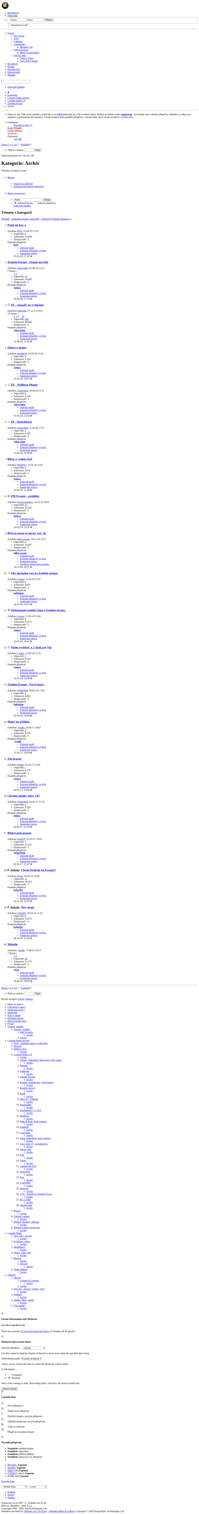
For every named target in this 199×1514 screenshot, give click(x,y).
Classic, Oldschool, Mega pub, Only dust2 (41, 1060)
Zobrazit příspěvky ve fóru (33, 250)
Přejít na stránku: (16, 150)
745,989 (18, 139)
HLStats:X (12, 63)
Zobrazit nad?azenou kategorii (28, 186)
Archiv (29, 1035)
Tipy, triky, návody (23, 1236)
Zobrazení (46, 219)
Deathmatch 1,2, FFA (30, 1110)
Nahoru (29, 999)
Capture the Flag (28, 1166)
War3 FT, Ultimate (29, 1099)
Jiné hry (17, 1277)
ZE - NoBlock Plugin (24, 384)
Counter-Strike (14, 1233)
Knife (22, 1093)
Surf (22, 1155)
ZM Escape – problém (25, 496)
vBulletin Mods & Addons (62, 1511)
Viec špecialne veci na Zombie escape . (35, 573)
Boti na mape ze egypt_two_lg (26, 533)
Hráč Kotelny (26, 1032)
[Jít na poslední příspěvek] (31, 256)
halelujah (21, 310)
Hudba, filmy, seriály (24, 1300)
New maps (27, 907)
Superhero (25, 1171)
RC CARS (25, 1199)
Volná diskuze (21, 1269)
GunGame (25, 1132)
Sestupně (15, 1378)
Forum (10, 33)
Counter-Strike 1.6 (16, 100)
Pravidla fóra (13, 69)
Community (19, 44)
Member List (26, 47)
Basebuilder (26, 1104)
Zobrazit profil (27, 248)
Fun (22, 1177)
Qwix (20, 876)
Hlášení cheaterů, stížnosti (26, 1222)
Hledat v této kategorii (16, 193)
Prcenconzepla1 (25, 502)
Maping (17, 1258)
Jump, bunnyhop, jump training (35, 1138)
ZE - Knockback (21, 421)
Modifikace (19, 1247)
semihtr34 (22, 353)
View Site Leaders (29, 61)
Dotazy (17, 1210)
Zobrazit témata (25, 203)
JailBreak (24, 1071)
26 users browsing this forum (35, 1331)
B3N (19, 231)
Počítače (18, 1294)
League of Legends (29, 1280)
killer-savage (23, 539)
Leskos (20, 579)
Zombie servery (27, 1088)
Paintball (24, 1127)
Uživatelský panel (16, 1007)
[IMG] (10, 1470)
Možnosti (10, 177)
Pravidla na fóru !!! (23, 125)
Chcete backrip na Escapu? (38, 870)
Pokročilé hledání (16, 87)
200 (26, 319)
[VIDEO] (12, 1473)
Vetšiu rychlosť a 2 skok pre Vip (31, 647)
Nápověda (12, 15)
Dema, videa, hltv (22, 1252)
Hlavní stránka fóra (16, 1021)
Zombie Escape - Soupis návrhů (27, 262)
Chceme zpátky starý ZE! (23, 795)
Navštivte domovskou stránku (34, 564)
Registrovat (13, 12)
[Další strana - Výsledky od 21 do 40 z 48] (19, 144)
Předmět (5, 219)
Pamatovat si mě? (19, 25)
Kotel (10, 128)
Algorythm (22, 268)
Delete (20, 764)
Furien (23, 1160)
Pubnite (23, 1065)
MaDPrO (21, 465)
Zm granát (14, 758)
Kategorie (12, 95)
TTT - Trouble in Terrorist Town (36, 1194)
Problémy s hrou (22, 1241)
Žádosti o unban (22, 1216)
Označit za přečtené (23, 183)
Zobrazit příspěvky (46, 203)
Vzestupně (16, 1375)
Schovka (24, 1188)
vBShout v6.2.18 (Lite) (35, 1511)
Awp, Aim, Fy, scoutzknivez (34, 1144)
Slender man (26, 1205)
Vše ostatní (19, 1305)
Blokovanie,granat (19, 833)
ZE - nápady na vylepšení (27, 305)
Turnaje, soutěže (15, 1026)
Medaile (11, 75)
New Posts (19, 36)
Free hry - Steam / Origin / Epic (29, 1289)
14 (23, 316)
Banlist (10, 66)
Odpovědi (34, 219)
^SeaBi (20, 727)
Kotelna (11, 1492)
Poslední (25, 144)
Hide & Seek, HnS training (33, 1121)
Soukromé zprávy (16, 1010)
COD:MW (25, 1183)
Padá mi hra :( (16, 225)
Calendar (18, 41)
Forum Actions (21, 50)
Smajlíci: (11, 1467)
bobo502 (21, 913)
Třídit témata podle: (10, 1358)
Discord (17, 1046)
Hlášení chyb (20, 1049)
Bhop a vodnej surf (19, 459)
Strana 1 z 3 (7, 144)
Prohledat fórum (15, 1018)
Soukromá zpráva (28, 253)
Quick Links (20, 55)
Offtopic (11, 1275)
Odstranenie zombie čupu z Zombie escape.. (38, 610)
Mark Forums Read (29, 52)
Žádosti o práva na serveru (27, 1227)
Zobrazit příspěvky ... (11, 1348)
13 (26, 505)
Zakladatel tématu (20, 219)
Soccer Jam (25, 1149)
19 (26, 276)
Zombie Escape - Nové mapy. (26, 684)
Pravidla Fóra (7, 1481)
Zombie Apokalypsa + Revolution (36, 1082)
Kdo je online (14, 1015)
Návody (24, 1264)
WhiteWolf (22, 690)
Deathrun (24, 1116)
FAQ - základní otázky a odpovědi (31, 1043)
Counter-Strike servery (18, 98)
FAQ (16, 38)
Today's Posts (26, 58)
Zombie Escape (15, 103)
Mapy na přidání (18, 721)
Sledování (12, 1012)
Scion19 (21, 839)
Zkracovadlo (13, 72)
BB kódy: (12, 1465)
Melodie (12, 944)
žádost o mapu (16, 347)
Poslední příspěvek (60, 219)
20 (26, 958)
